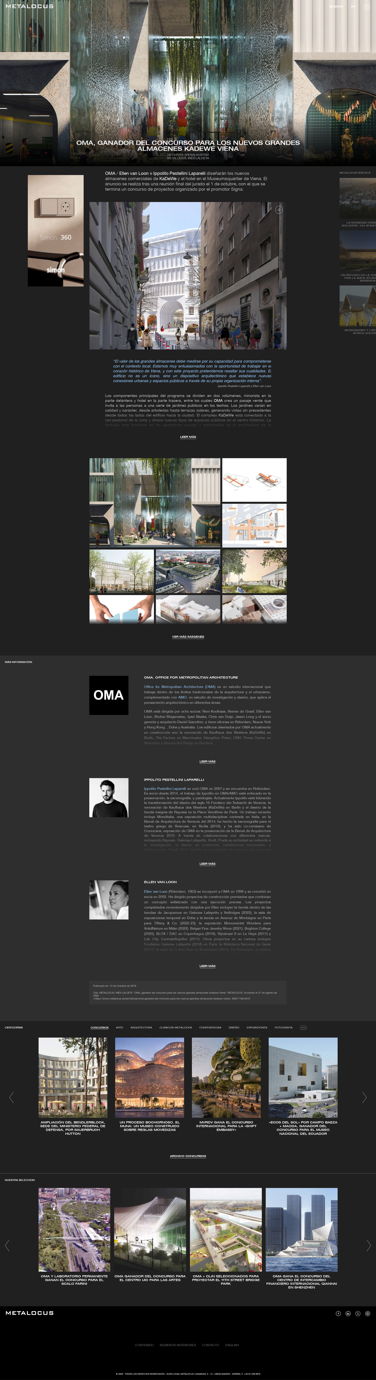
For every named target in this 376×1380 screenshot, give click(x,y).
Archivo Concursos (188, 1156)
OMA (110, 174)
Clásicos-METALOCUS (176, 1028)
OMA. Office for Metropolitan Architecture (191, 677)
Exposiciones (257, 1028)
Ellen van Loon (134, 174)
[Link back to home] (29, 6)
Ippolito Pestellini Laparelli (179, 174)
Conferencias (210, 1028)
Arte (119, 1028)
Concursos (99, 1028)
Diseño (234, 1028)
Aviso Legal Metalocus (179, 1374)
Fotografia (284, 1028)
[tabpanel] (188, 1098)
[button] (11, 1097)
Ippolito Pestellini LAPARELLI (174, 779)
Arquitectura (141, 1028)
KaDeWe (167, 179)
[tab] (99, 1027)
